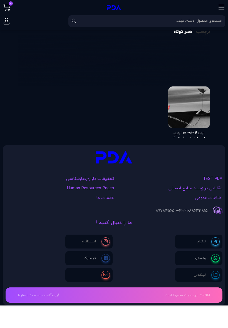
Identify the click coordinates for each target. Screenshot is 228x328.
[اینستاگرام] (95, 241)
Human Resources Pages (90, 188)
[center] (74, 21)
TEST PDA (212, 178)
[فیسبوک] (97, 258)
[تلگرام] (208, 241)
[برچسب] (114, 158)
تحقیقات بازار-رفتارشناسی (90, 178)
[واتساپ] (207, 258)
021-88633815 (195, 211)
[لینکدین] (207, 275)
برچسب (203, 31)
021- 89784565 (169, 211)
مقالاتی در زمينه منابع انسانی (195, 188)
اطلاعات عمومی (208, 197)
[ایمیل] (105, 275)
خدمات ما (105, 197)
